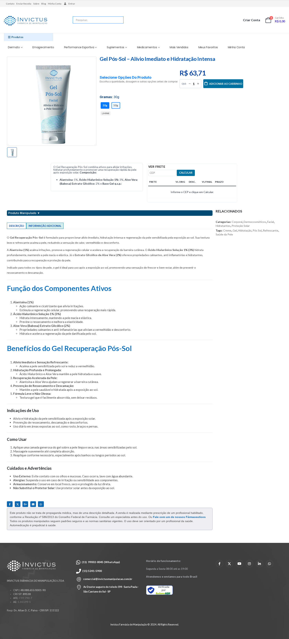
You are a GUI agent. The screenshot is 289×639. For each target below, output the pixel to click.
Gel (235, 230)
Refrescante (270, 230)
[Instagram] (249, 563)
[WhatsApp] (269, 563)
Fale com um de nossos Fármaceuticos (179, 517)
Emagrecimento (43, 47)
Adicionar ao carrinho (225, 83)
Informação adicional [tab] (45, 225)
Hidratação (244, 230)
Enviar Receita (23, 3)
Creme (227, 230)
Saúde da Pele (224, 234)
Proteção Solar (241, 225)
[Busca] (117, 20)
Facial (270, 221)
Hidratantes (223, 225)
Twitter (17, 504)
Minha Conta (54, 3)
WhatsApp (41, 504)
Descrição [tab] (16, 225)
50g (115, 105)
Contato (10, 3)
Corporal (237, 221)
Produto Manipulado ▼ (24, 213)
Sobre (36, 3)
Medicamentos (147, 47)
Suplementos (115, 47)
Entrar (71, 3)
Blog (43, 3)
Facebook (10, 504)
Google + (25, 504)
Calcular (185, 172)
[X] (229, 563)
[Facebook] (219, 563)
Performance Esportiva (79, 47)
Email (33, 504)
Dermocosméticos (255, 221)
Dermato (14, 47)
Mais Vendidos (179, 47)
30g (105, 105)
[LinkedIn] (259, 563)
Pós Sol (257, 230)
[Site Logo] (25, 21)
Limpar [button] (105, 113)
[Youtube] (239, 563)
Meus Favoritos (208, 47)
